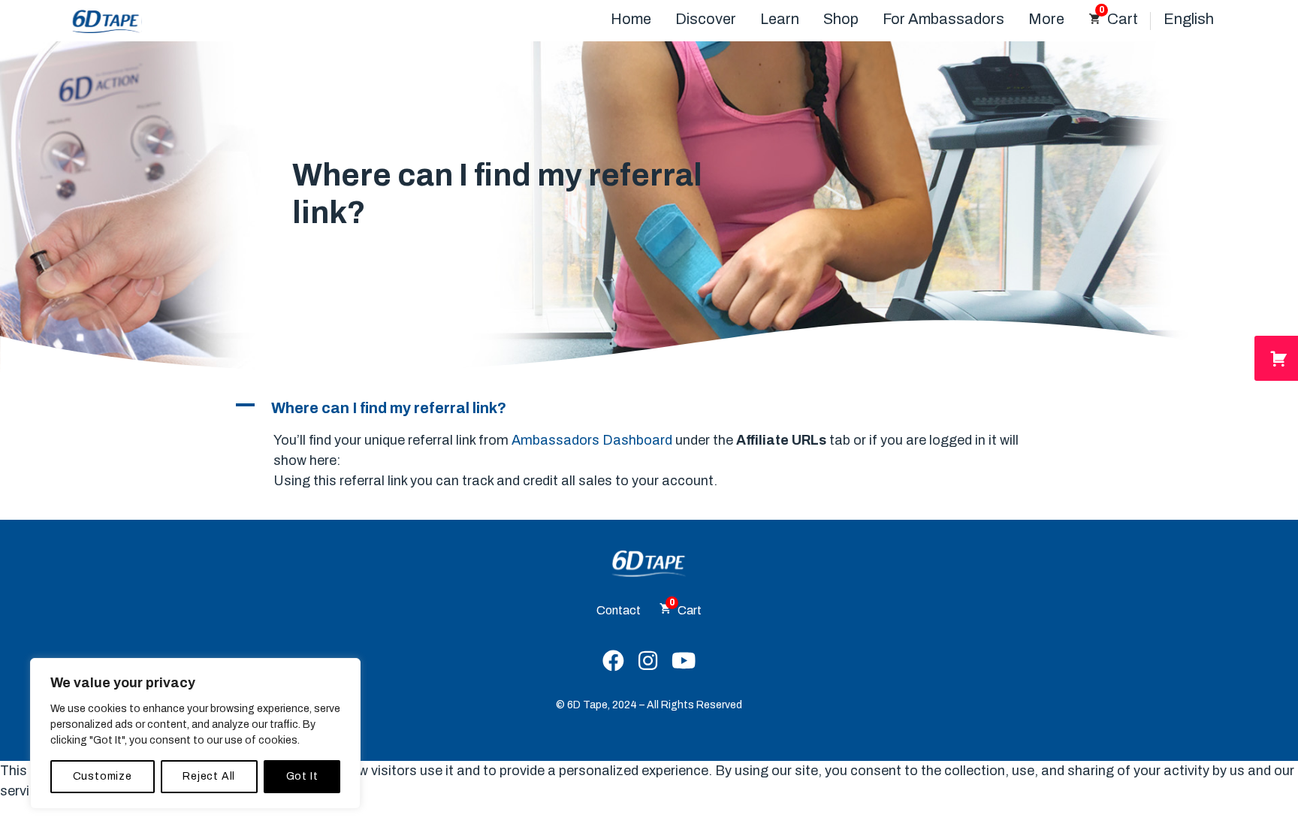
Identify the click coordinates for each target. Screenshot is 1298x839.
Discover (705, 19)
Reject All (209, 776)
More (1046, 19)
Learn (779, 19)
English (1189, 19)
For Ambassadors (943, 19)
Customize (102, 776)
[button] (649, 408)
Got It (302, 776)
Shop (841, 19)
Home (631, 19)
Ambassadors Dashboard (592, 440)
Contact (618, 610)
